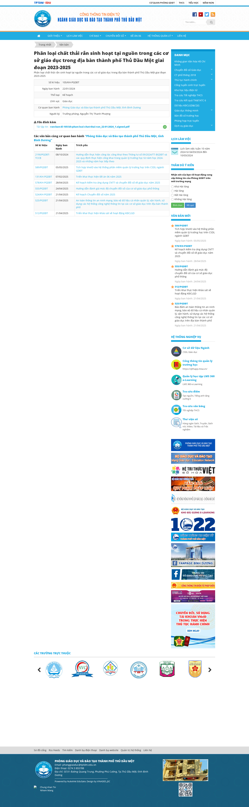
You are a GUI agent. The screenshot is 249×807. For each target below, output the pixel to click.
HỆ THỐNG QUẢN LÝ (159, 35)
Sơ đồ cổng (40, 750)
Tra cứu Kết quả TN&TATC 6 (190, 100)
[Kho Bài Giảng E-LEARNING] (193, 510)
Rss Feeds (54, 750)
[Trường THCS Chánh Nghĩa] (54, 669)
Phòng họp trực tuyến (186, 120)
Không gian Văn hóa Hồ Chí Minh (189, 63)
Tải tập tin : (83, 126)
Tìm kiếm (67, 750)
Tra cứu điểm (191, 391)
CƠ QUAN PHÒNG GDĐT (162, 2)
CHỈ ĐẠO (94, 35)
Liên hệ (147, 750)
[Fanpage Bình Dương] (193, 554)
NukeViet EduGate (76, 781)
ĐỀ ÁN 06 (136, 35)
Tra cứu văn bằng (194, 406)
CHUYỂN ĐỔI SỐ (115, 35)
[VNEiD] (193, 626)
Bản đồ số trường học (186, 115)
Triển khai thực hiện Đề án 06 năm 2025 (98, 176)
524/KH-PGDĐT (43, 194)
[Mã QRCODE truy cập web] (185, 789)
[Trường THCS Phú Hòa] (167, 668)
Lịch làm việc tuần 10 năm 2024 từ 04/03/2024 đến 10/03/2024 (195, 152)
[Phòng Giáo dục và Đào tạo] (193, 444)
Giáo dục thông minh (186, 110)
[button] (165, 126)
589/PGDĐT (41, 167)
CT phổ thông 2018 (185, 75)
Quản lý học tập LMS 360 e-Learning (199, 378)
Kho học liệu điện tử (185, 90)
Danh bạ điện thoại (86, 750)
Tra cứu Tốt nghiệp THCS (188, 95)
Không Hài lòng (183, 199)
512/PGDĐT (41, 213)
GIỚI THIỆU (54, 35)
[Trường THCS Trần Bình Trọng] (138, 669)
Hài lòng (179, 190)
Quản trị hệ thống (131, 750)
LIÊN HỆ (181, 35)
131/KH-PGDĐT (43, 176)
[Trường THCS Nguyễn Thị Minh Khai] (195, 668)
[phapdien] (193, 584)
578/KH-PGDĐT (43, 182)
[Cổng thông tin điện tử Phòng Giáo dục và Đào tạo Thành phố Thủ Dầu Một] (42, 18)
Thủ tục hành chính (185, 80)
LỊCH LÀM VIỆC (75, 35)
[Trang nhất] (39, 36)
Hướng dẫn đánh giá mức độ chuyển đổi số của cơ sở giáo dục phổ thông (117, 188)
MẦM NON (208, 2)
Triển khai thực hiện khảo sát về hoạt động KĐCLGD (105, 213)
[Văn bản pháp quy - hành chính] (193, 483)
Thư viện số (190, 419)
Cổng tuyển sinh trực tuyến (189, 85)
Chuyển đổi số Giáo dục (187, 70)
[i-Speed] (193, 596)
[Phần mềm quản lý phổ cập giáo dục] (193, 498)
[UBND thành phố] (193, 536)
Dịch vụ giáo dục (183, 125)
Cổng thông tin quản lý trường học (197, 362)
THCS (181, 2)
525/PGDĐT (41, 200)
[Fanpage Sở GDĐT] (193, 574)
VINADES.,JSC (103, 781)
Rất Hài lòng (181, 195)
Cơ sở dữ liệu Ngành (196, 348)
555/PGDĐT (41, 188)
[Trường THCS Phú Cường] (110, 668)
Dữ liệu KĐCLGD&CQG (186, 105)
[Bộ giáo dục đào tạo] (193, 458)
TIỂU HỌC (194, 2)
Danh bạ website (108, 750)
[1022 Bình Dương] (193, 523)
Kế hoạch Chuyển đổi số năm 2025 (95, 194)
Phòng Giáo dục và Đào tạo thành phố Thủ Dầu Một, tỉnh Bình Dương (102, 107)
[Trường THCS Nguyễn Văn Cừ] (82, 668)
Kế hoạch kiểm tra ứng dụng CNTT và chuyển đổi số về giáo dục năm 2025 (118, 182)
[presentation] (39, 670)
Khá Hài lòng (181, 186)
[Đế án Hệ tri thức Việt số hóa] (193, 469)
